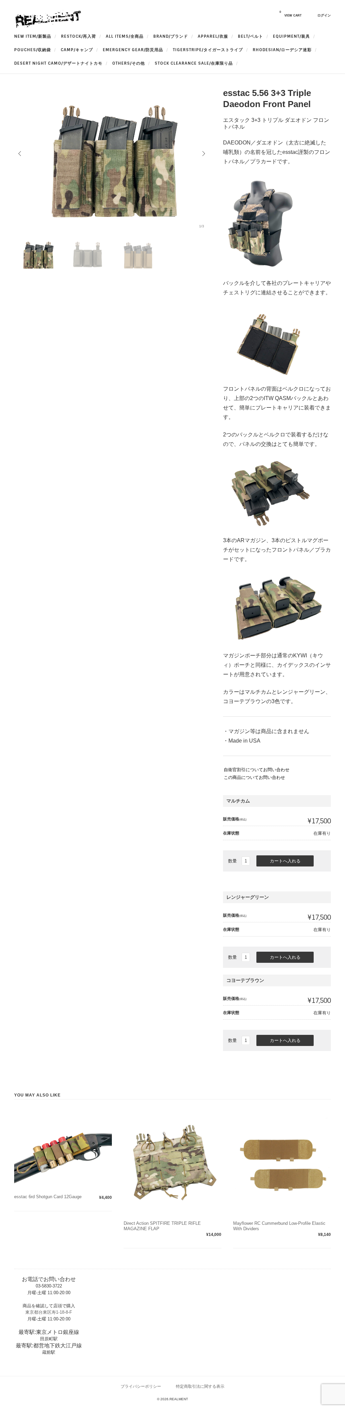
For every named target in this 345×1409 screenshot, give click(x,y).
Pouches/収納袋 (32, 50)
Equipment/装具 (291, 36)
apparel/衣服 (213, 36)
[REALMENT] (48, 26)
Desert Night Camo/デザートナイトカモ (58, 63)
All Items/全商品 (125, 36)
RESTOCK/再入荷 (78, 36)
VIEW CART (290, 14)
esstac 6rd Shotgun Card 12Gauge (48, 1196)
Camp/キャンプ (77, 50)
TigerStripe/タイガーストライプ (208, 50)
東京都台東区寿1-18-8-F (48, 1312)
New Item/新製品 (32, 36)
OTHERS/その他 (128, 63)
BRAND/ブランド (170, 36)
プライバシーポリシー (141, 1386)
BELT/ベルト (250, 36)
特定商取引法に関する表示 (200, 1386)
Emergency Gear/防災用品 (133, 50)
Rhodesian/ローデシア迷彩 (282, 50)
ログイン (324, 15)
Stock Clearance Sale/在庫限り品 (194, 63)
